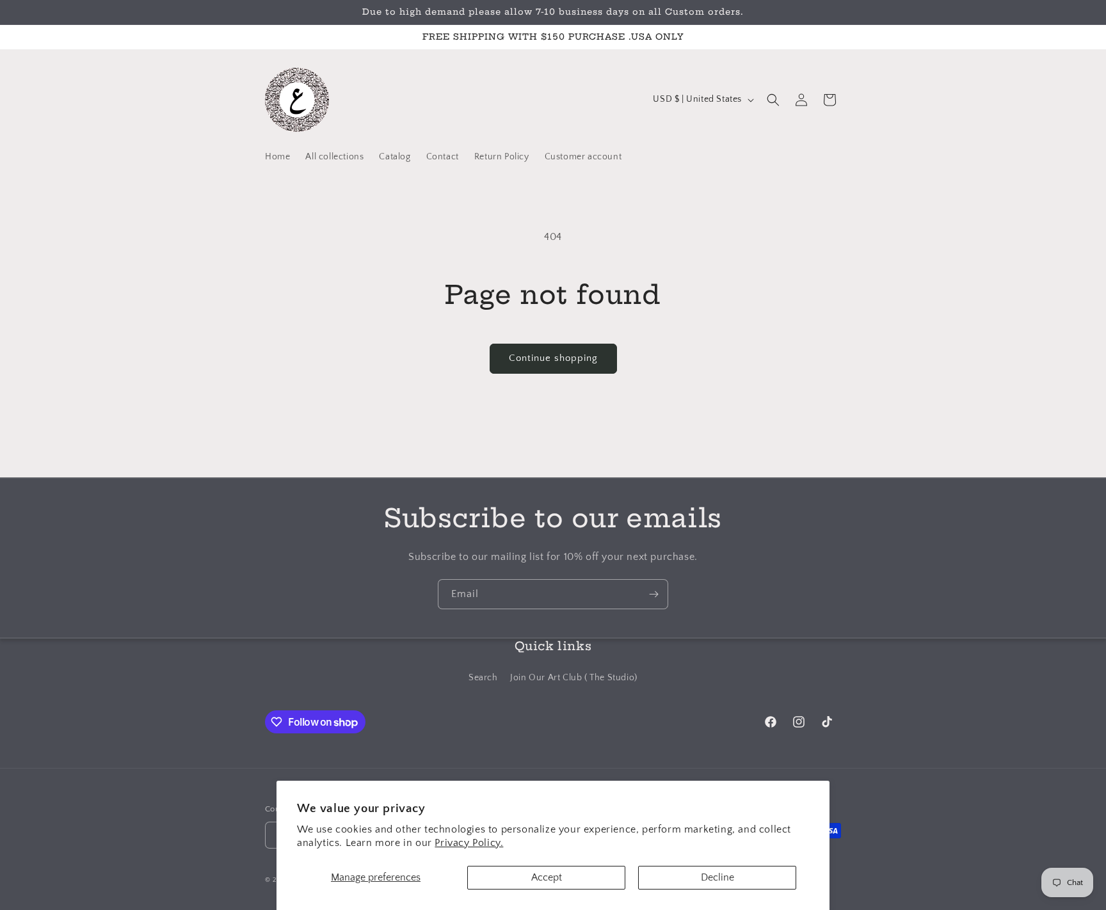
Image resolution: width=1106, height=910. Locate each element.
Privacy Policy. (469, 843)
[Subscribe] (653, 594)
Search (483, 677)
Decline (717, 877)
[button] (773, 100)
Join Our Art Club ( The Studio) (573, 677)
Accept (546, 877)
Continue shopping (553, 358)
